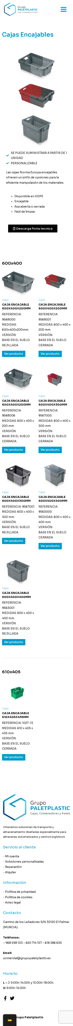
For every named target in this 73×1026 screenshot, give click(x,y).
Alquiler (10, 872)
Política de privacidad (20, 892)
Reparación (13, 867)
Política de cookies (18, 897)
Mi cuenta (12, 856)
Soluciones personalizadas (24, 861)
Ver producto (13, 354)
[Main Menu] (63, 9)
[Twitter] (12, 998)
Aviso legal (13, 902)
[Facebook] (5, 998)
